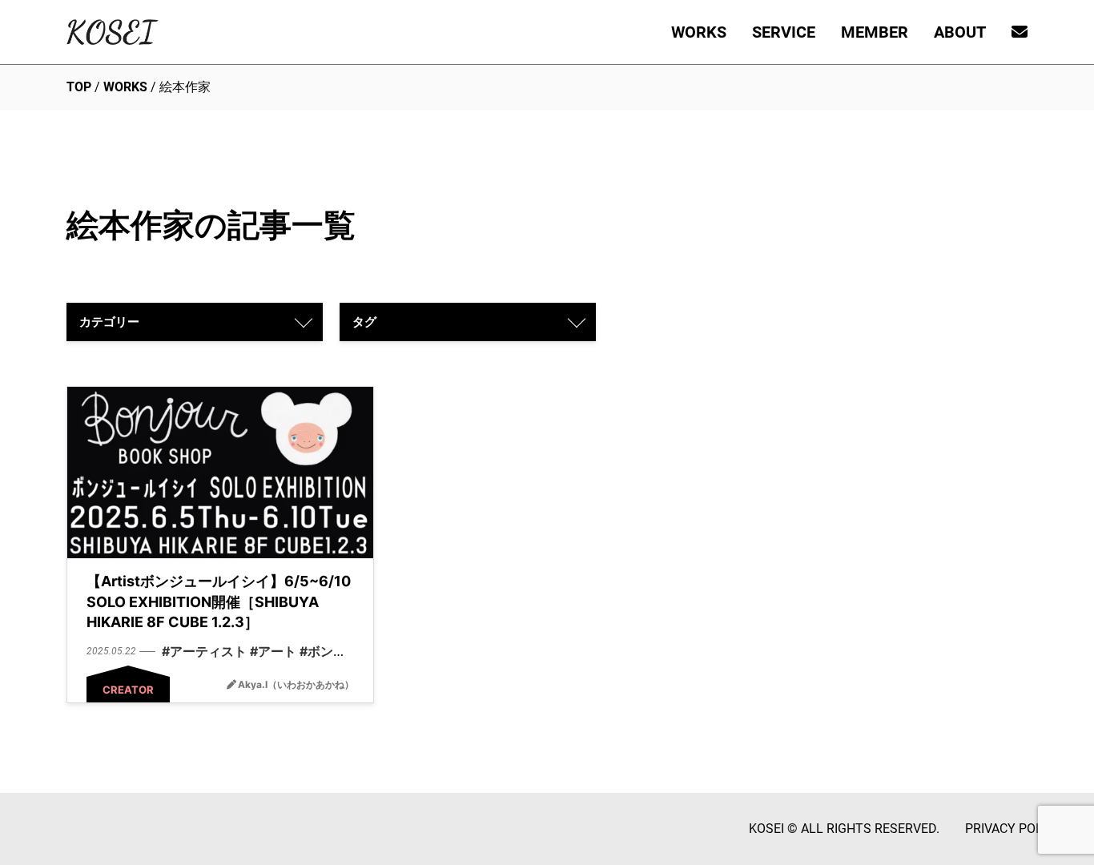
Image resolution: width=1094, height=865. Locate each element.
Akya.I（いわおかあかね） (296, 684)
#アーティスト (204, 651)
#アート (273, 651)
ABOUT (960, 32)
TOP (78, 87)
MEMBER (874, 32)
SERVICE (783, 32)
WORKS (698, 32)
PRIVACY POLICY (1013, 828)
